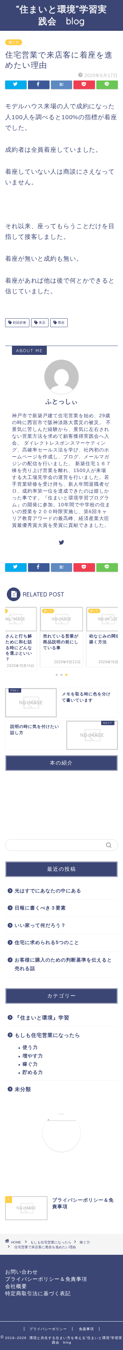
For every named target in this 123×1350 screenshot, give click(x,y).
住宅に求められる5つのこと (47, 942)
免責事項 (86, 1329)
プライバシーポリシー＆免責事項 (46, 1279)
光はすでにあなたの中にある (48, 890)
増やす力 (33, 1055)
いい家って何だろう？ (40, 925)
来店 (41, 322)
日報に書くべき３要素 (40, 908)
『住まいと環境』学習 (42, 1017)
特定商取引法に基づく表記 (38, 1293)
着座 (61, 322)
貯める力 (33, 1072)
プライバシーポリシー (48, 1329)
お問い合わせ (21, 1272)
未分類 (23, 1089)
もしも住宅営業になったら (47, 1035)
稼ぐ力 (14, 42)
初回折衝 (19, 322)
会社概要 (16, 1286)
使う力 (30, 1047)
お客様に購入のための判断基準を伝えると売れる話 (63, 964)
